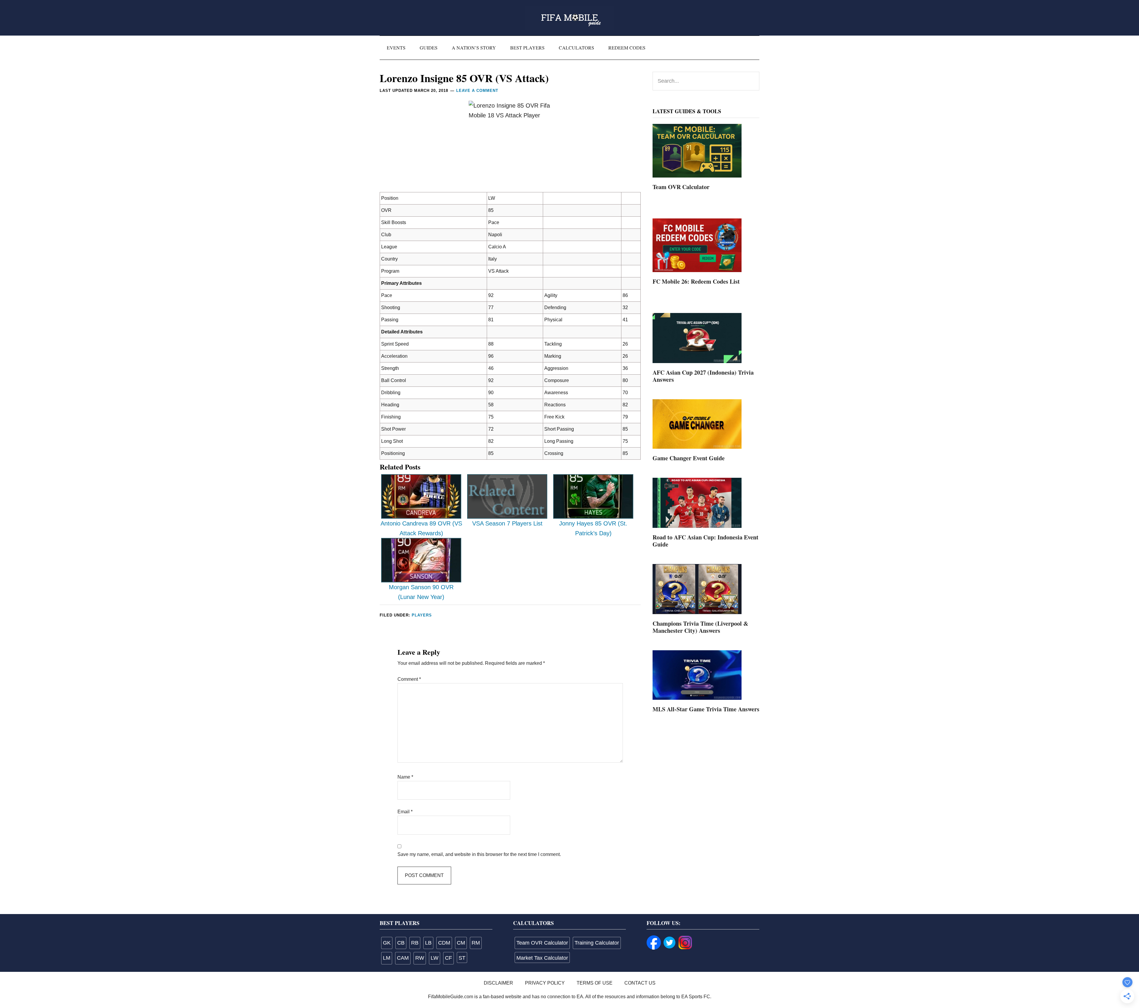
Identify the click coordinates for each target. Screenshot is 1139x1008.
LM (386, 958)
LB (428, 943)
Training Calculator (597, 943)
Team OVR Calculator (681, 187)
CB (401, 943)
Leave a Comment (477, 90)
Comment (409, 679)
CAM (403, 958)
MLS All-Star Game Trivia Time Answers (706, 709)
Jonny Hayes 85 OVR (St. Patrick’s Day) (593, 528)
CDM (444, 943)
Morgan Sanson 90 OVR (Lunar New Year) (421, 592)
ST (462, 958)
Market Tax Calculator (542, 958)
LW (434, 958)
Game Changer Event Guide (689, 458)
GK (387, 943)
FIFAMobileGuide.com (569, 18)
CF (448, 958)
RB (415, 943)
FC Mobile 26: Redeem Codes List (696, 281)
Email (405, 811)
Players (422, 615)
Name (405, 776)
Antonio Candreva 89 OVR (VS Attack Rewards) (421, 528)
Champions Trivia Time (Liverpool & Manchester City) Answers (700, 627)
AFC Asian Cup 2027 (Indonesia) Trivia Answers (703, 376)
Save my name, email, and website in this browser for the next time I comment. (479, 854)
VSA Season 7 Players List (507, 523)
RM (476, 943)
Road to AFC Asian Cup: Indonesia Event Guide (705, 541)
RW (419, 958)
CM (461, 943)
